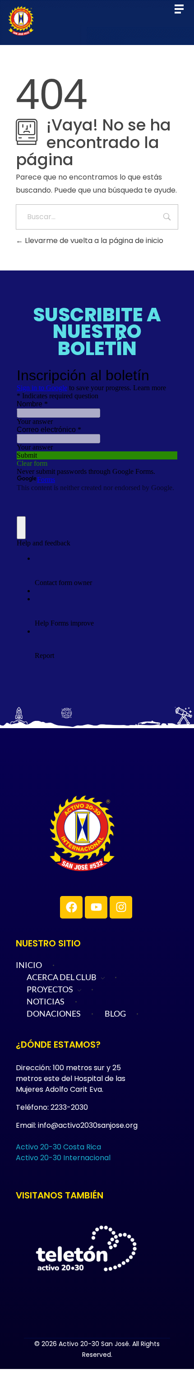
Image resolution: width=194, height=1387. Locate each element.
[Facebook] (71, 907)
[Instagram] (121, 907)
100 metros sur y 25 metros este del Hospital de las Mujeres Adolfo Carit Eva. (70, 1078)
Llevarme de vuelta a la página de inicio (93, 240)
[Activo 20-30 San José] (113, 833)
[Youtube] (96, 907)
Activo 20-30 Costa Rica (58, 1147)
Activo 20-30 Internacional (63, 1158)
